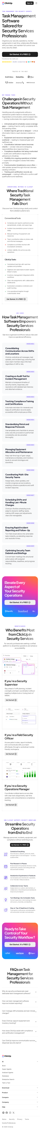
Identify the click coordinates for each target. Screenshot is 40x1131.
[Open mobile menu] (36, 3)
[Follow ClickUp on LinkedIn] (3, 1112)
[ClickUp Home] (7, 3)
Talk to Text (6, 1083)
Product (5, 1092)
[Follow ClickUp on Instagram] (10, 1112)
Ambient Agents (7, 1072)
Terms (27, 1119)
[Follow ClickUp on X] (13, 1112)
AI (2, 1061)
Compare (5, 1097)
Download (5, 1088)
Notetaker (5, 1076)
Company (5, 1102)
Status (4, 1119)
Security (12, 1119)
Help (3, 1107)
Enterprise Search (8, 1079)
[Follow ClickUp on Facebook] (6, 1112)
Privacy (19, 1119)
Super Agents (6, 1069)
